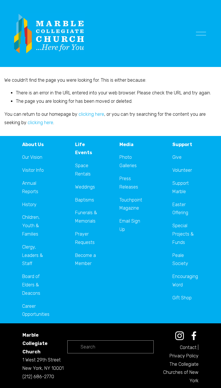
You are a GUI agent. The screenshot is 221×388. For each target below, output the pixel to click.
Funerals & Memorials (86, 217)
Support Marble (180, 187)
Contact (188, 347)
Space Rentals (83, 170)
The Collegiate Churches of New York (181, 372)
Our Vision (32, 157)
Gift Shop (182, 298)
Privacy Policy (184, 356)
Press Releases (128, 183)
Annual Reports (30, 187)
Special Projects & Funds (183, 234)
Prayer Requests (85, 238)
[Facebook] (194, 335)
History (29, 204)
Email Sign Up (129, 225)
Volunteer (182, 170)
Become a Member (85, 259)
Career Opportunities (35, 310)
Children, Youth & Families (31, 225)
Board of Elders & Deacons (31, 285)
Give (177, 157)
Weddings (85, 187)
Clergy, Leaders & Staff (32, 255)
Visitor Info (33, 170)
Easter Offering (180, 209)
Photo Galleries (128, 161)
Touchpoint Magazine (130, 204)
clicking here (91, 114)
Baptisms (84, 200)
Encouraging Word (185, 281)
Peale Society (180, 259)
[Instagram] (179, 335)
